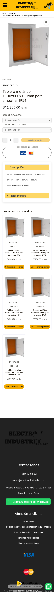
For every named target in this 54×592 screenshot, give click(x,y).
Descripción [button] (17, 167)
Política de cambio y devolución (28, 532)
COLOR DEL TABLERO (12, 115)
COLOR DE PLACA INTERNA (14, 124)
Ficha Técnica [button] (18, 195)
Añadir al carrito (35, 140)
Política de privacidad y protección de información (28, 527)
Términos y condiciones (28, 538)
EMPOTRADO (10, 85)
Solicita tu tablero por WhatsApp (31, 501)
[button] (46, 22)
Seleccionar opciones (14, 267)
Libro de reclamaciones (28, 543)
